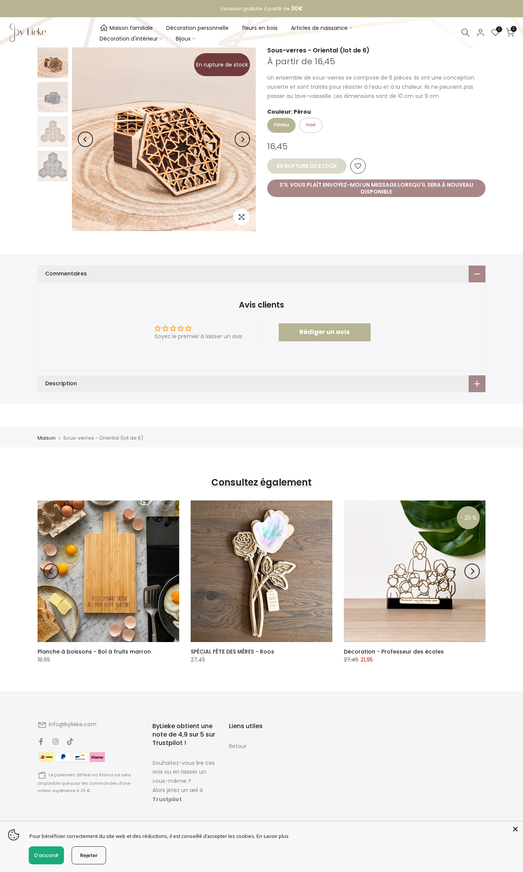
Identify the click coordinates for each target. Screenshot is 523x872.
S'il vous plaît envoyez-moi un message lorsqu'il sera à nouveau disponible (376, 188)
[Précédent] (85, 139)
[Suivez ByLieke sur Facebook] (41, 741)
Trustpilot (167, 799)
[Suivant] (242, 139)
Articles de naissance (319, 28)
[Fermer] (515, 829)
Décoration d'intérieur (129, 38)
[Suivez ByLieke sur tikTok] (70, 741)
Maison (47, 437)
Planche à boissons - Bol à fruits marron (94, 651)
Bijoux (183, 38)
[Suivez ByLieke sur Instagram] (55, 741)
